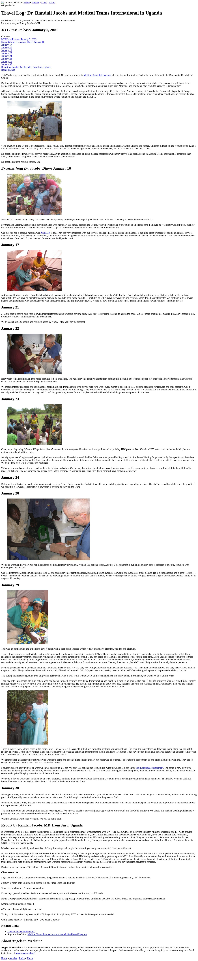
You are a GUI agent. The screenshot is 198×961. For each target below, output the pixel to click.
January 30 (6, 64)
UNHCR (45, 232)
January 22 (6, 50)
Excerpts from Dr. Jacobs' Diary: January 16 (22, 42)
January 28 (6, 58)
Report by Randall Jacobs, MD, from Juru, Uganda (26, 67)
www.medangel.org (25, 953)
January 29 (6, 61)
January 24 (6, 56)
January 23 (6, 53)
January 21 (6, 47)
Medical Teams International (97, 75)
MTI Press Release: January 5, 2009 (19, 39)
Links (44, 2)
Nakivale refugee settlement (149, 767)
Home (27, 2)
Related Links (8, 69)
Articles (35, 2)
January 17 (6, 44)
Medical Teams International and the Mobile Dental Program (57, 934)
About (52, 2)
